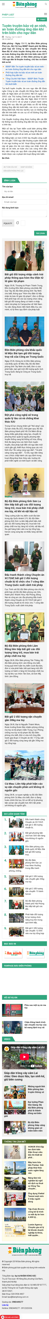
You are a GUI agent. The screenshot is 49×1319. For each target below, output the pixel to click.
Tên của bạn (7, 187)
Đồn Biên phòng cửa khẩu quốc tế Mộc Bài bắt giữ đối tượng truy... (35, 850)
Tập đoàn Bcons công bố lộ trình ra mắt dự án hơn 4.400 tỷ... (36, 1213)
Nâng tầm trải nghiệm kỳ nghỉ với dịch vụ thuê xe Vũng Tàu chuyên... (35, 1183)
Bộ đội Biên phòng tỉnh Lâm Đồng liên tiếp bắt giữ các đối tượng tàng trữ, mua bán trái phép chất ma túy (22, 650)
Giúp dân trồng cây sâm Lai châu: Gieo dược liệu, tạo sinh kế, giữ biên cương (24, 1076)
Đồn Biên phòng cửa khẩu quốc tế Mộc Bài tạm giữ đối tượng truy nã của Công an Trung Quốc (24, 353)
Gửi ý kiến (40, 233)
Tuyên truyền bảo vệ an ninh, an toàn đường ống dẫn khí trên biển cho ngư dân (24, 29)
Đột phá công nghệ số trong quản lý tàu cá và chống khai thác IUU (22, 418)
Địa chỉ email (7, 197)
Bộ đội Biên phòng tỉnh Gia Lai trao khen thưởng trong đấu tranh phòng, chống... (25, 865)
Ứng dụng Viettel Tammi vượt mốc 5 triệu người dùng (36, 1197)
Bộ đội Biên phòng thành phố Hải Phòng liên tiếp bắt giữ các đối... (34, 905)
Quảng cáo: (12, 1302)
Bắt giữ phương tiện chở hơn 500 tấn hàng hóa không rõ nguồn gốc (35, 837)
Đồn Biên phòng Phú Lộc (14, 171)
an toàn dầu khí (10, 167)
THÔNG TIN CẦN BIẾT (15, 1141)
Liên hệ (5, 1305)
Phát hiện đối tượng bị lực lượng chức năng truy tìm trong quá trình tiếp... (34, 918)
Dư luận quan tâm (14, 814)
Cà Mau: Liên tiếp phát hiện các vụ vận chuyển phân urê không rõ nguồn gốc (24, 787)
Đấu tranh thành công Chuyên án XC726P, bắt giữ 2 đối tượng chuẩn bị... (35, 823)
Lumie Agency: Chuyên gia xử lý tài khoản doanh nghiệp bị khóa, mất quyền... (36, 1230)
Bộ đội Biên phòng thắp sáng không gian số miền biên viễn (36, 1126)
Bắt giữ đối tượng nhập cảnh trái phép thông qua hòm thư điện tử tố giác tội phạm (24, 278)
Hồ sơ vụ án (10, 997)
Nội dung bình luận (10, 208)
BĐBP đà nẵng (26, 167)
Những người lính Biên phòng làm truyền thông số (36, 1089)
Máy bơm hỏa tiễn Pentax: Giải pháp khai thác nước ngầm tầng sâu (36, 1167)
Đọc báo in (10, 944)
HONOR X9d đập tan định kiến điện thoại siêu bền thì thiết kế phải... (36, 1152)
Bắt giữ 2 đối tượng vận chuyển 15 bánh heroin (34, 891)
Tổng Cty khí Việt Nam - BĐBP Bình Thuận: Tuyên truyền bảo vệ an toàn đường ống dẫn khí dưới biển (25, 81)
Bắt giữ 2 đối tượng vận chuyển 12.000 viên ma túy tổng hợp (34, 931)
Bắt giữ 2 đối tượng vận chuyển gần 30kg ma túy (23, 718)
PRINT (43, 20)
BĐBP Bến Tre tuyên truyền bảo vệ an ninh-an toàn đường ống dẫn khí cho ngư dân (25, 68)
